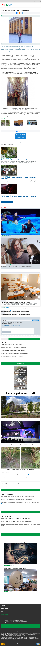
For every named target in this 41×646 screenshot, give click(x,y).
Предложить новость (20, 137)
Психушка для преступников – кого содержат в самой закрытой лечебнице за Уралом (17, 326)
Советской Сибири (21, 116)
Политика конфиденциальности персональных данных (8, 641)
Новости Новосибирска (21, 134)
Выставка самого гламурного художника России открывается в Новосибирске (16, 266)
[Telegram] (22, 13)
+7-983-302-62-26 (22, 635)
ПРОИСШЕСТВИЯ (7, 565)
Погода (2, 611)
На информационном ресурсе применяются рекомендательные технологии (12, 637)
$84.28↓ (9, 1)
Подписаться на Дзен (6, 332)
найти (24, 339)
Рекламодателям (4, 608)
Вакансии (3, 610)
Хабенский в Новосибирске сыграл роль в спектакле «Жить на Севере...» (15, 236)
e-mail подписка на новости (7, 614)
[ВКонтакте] (17, 13)
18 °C (6, 1)
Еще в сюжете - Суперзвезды (6, 202)
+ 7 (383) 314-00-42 (19, 634)
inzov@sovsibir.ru (33, 634)
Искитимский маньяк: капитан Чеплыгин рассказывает (11, 325)
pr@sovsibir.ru (14, 635)
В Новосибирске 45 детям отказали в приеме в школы (15, 568)
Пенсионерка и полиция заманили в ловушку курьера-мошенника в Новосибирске (20, 542)
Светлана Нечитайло (10, 15)
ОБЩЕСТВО (7, 158)
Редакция (3, 607)
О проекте (3, 605)
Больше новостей (20, 363)
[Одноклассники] (19, 13)
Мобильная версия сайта (6, 617)
